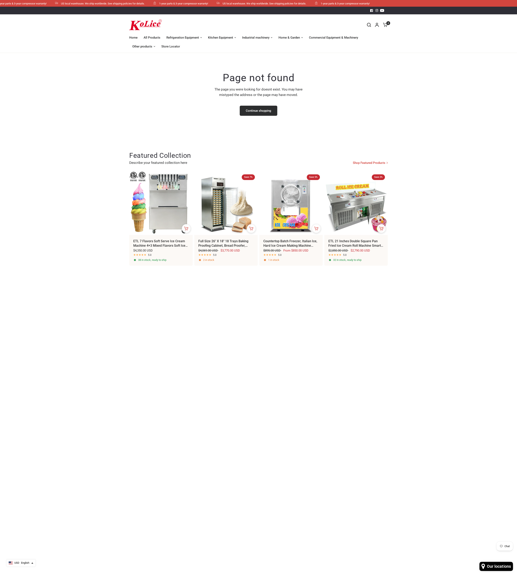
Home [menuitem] (133, 37)
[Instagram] (376, 10)
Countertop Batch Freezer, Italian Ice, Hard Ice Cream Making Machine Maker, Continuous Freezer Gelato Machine (290, 243)
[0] (384, 24)
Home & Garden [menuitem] (289, 37)
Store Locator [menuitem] (170, 46)
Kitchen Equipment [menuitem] (220, 37)
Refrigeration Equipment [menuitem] (182, 37)
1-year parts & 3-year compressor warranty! (171, 3)
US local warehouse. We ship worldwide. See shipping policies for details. (91, 3)
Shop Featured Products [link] (369, 162)
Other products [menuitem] (142, 46)
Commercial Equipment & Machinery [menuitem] (333, 37)
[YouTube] (382, 10)
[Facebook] (371, 10)
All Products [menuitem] (152, 37)
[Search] (369, 24)
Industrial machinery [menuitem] (255, 37)
